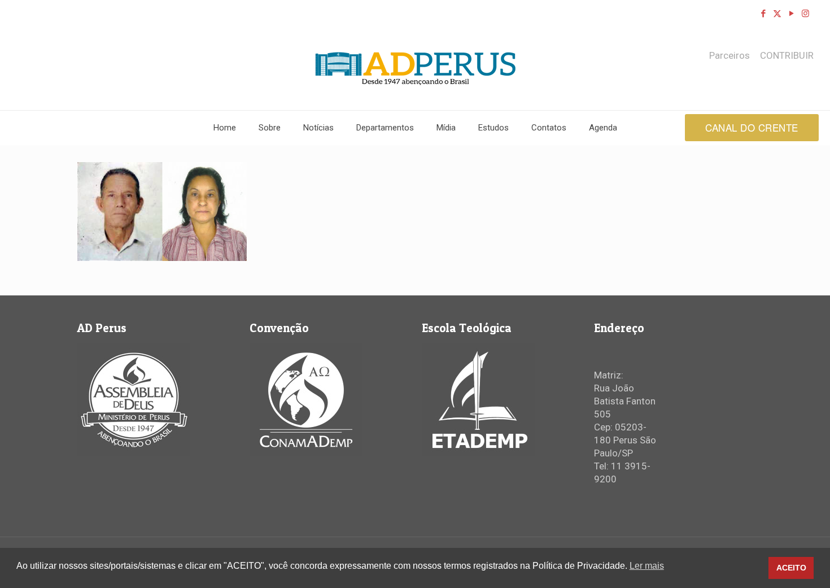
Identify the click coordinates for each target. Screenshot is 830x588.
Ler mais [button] (647, 565)
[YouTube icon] (791, 13)
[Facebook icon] (763, 13)
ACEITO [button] (791, 567)
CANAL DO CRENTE (751, 127)
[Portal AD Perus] (415, 68)
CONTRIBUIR (787, 55)
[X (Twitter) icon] (777, 13)
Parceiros (729, 55)
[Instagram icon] (805, 13)
